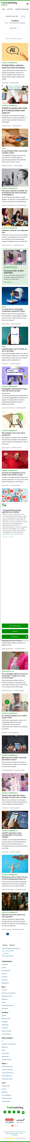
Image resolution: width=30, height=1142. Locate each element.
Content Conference (7, 1069)
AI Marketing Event (7, 1066)
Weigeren (15, 631)
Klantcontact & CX (7, 996)
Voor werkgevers (6, 1095)
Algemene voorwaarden (12, 1133)
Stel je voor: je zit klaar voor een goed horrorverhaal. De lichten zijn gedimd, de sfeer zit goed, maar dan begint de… (14, 802)
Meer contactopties (7, 956)
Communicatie (6, 1086)
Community (5, 1008)
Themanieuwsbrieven (8, 1005)
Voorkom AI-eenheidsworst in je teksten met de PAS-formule (13, 474)
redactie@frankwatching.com (12, 948)
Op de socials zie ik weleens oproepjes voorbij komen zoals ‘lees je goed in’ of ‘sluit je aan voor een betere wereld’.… (14, 884)
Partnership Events (7, 1079)
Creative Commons (20, 1131)
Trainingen (4, 1021)
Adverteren (5, 964)
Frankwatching (7, 961)
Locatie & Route (6, 1034)
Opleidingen (5, 1025)
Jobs (3, 1083)
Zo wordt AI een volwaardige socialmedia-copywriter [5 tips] (13, 310)
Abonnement (5, 1056)
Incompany (5, 1028)
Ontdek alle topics (11, 16)
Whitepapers (5, 983)
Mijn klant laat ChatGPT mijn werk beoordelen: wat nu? (14, 759)
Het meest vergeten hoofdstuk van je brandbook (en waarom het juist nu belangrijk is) (14, 193)
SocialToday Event (7, 1076)
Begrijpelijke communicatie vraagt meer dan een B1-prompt (14, 390)
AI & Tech (10, 9)
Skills (3, 1050)
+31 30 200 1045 (9, 951)
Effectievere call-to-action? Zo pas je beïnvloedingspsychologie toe (15, 878)
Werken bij (5, 980)
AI (2, 1041)
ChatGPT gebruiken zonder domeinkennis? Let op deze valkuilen (12, 835)
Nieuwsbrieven (6, 970)
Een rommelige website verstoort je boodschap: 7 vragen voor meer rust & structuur (15, 676)
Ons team (4, 977)
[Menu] (27, 4)
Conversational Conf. (7, 1073)
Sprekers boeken (6, 1031)
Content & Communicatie (22, 9)
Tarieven (6, 953)
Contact (4, 967)
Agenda (4, 1015)
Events (4, 1063)
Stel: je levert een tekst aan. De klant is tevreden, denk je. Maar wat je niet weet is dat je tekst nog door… (14, 764)
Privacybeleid (14, 1135)
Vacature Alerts (6, 1101)
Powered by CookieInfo (8, 537)
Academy (5, 1012)
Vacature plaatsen (7, 1098)
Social (3, 1002)
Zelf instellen (14, 637)
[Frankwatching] (9, 3)
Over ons (4, 973)
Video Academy (7, 1038)
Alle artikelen (25, 16)
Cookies (21, 1133)
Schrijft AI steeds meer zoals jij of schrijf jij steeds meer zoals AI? (14, 110)
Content (4, 1089)
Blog (3, 9)
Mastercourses (6, 1018)
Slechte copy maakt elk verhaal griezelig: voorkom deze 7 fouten (14, 796)
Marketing (4, 999)
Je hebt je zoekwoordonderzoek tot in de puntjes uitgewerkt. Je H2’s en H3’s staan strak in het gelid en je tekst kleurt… (15, 479)
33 (19, 933)
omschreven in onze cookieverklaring (12, 534)
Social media (5, 1053)
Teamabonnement (7, 1059)
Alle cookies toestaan (15, 626)
